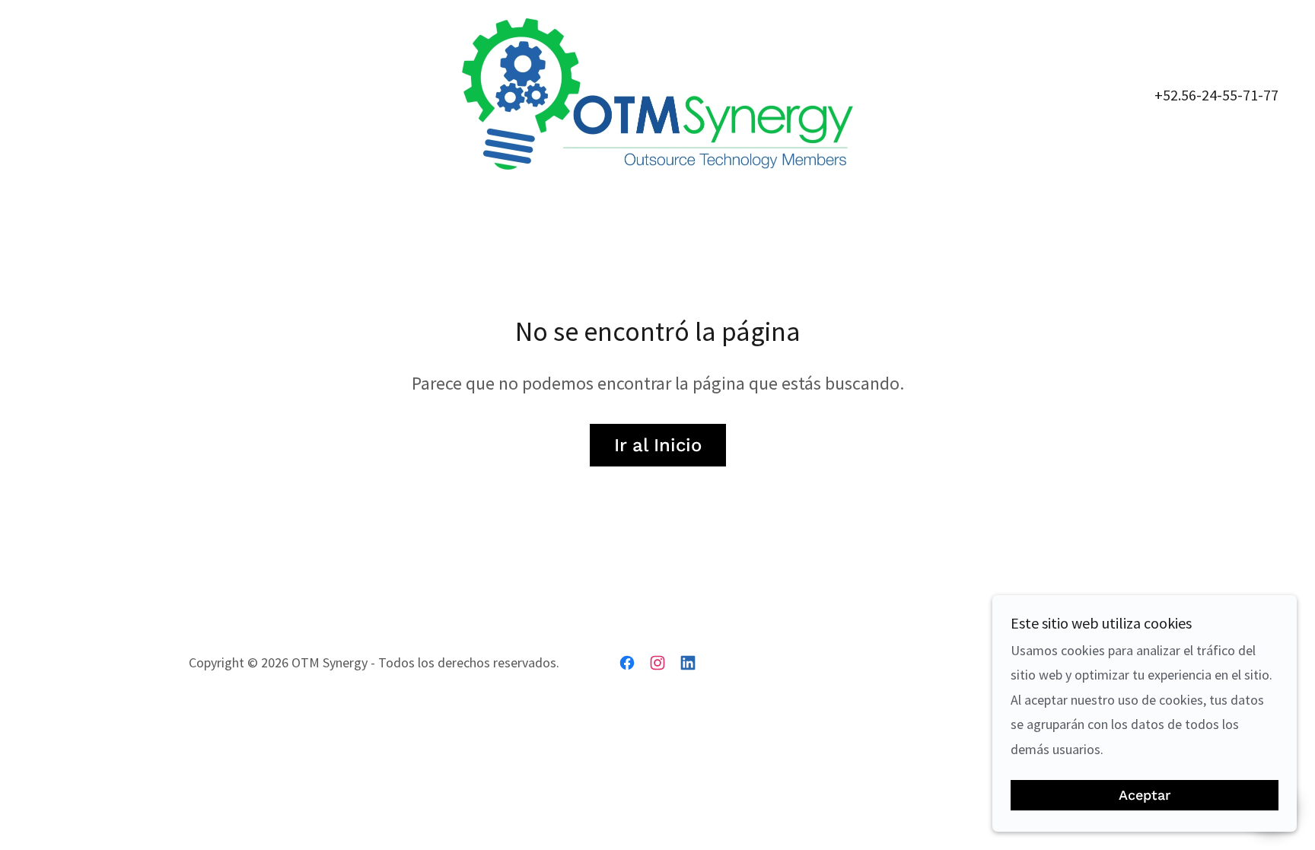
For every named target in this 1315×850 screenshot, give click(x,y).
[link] (657, 92)
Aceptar (1144, 796)
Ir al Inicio (658, 445)
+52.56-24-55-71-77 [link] (1216, 94)
